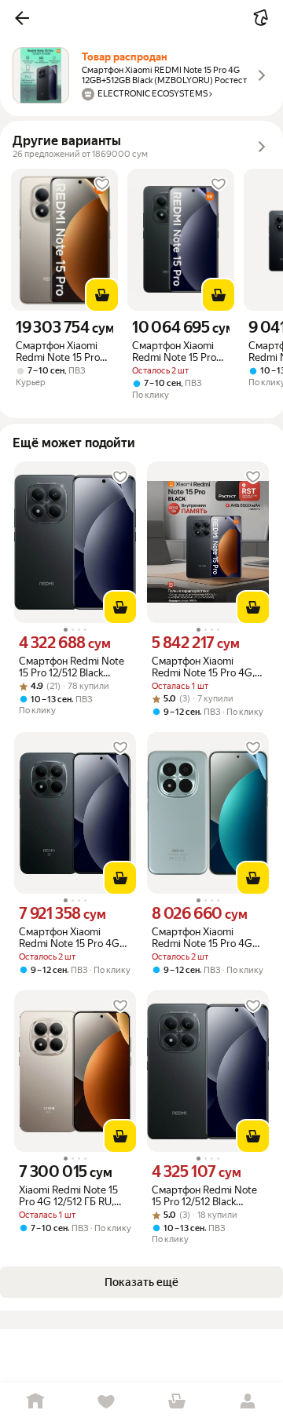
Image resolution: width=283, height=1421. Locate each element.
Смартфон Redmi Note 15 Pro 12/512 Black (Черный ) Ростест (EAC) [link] (71, 667)
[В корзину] (102, 295)
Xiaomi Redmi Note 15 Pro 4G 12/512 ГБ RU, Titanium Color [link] (68, 1196)
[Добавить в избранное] (102, 184)
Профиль (247, 1402)
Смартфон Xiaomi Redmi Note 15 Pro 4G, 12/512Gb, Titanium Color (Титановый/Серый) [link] (64, 351)
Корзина (177, 1402)
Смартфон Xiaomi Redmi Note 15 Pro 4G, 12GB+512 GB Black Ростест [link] (203, 667)
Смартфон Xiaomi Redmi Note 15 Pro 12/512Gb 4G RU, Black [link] (174, 351)
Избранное (106, 1402)
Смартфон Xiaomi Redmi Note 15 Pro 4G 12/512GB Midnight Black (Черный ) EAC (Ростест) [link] (74, 937)
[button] (22, 18)
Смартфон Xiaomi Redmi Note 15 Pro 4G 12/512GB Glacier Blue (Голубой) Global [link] (202, 937)
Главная (35, 1402)
